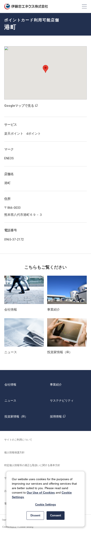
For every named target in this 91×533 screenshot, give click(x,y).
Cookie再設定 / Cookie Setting (17, 527)
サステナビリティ (62, 400)
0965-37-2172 (14, 239)
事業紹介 (56, 384)
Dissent (35, 515)
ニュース (10, 400)
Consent (55, 515)
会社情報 (10, 384)
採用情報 (56, 416)
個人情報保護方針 (14, 452)
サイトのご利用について (18, 439)
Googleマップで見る (19, 106)
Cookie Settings (45, 504)
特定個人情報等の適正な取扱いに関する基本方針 (32, 465)
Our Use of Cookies (41, 492)
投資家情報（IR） (16, 416)
